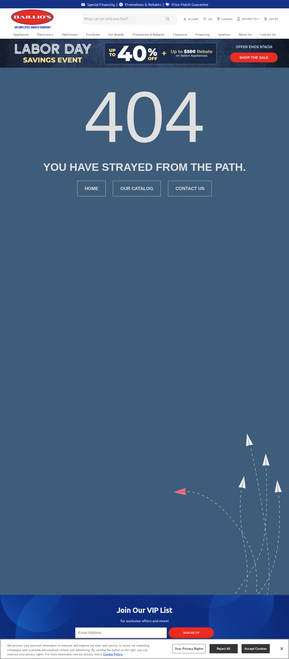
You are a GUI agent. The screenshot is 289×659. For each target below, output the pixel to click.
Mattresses (70, 34)
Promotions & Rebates (142, 4)
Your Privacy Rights (189, 648)
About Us (245, 34)
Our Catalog (136, 188)
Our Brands (116, 34)
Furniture (93, 34)
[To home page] (40, 18)
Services (224, 34)
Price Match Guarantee (189, 4)
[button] (185, 19)
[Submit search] (168, 19)
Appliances (21, 34)
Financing (203, 34)
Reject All (223, 648)
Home (91, 188)
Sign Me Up (191, 633)
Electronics (45, 34)
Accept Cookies (256, 648)
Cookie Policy (113, 654)
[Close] (282, 649)
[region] (144, 649)
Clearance (180, 34)
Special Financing (100, 4)
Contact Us (268, 34)
